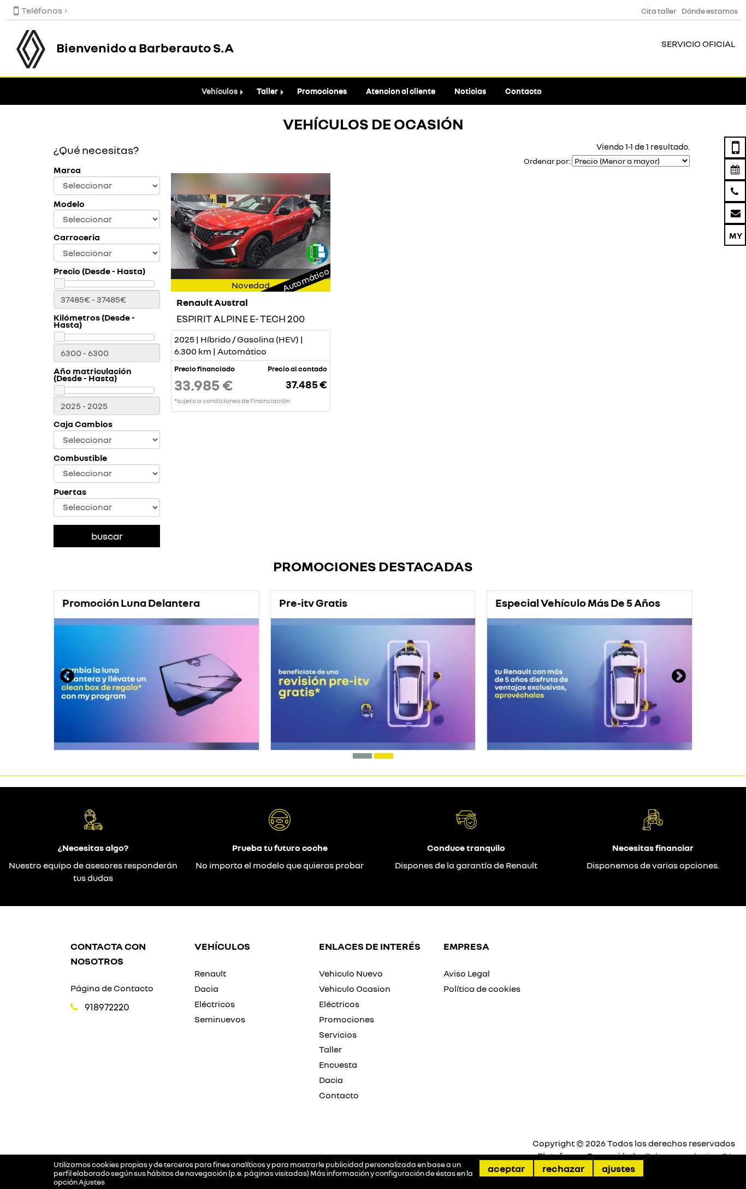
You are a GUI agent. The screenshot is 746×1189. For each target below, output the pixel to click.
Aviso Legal (466, 973)
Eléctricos (214, 1003)
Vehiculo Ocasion (354, 988)
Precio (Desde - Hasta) (99, 271)
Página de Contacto (111, 988)
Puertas (70, 491)
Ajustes (618, 1168)
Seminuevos (219, 1019)
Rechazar (563, 1168)
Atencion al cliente (400, 91)
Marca (67, 170)
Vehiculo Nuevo (351, 973)
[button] (362, 755)
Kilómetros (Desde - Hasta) (94, 321)
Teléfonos (41, 10)
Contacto (523, 91)
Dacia (206, 988)
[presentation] (67, 677)
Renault (210, 973)
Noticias (470, 91)
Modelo (69, 204)
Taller (267, 91)
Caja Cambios (83, 424)
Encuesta (338, 1064)
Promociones (322, 91)
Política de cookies (481, 988)
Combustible (80, 458)
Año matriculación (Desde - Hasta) (93, 375)
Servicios (338, 1034)
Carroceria (77, 237)
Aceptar (506, 1168)
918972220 (107, 1007)
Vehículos (220, 91)
